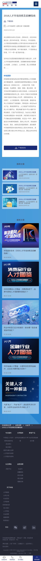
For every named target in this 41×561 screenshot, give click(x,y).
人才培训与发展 (8, 453)
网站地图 (5, 543)
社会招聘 (6, 514)
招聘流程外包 (8, 441)
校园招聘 (6, 517)
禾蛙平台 (8, 469)
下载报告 (10, 21)
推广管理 (13, 543)
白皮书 (27, 425)
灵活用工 (8, 444)
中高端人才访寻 (8, 437)
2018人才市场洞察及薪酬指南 (12, 427)
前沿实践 (20, 475)
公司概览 (6, 492)
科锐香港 (30, 538)
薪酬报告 (20, 472)
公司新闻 (6, 501)
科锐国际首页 (6, 425)
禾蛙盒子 (20, 538)
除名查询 (5, 546)
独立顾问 (8, 447)
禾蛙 (24, 538)
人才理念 (6, 511)
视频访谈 (20, 481)
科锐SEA (12, 540)
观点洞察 (20, 478)
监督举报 (29, 543)
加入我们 (6, 508)
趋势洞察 (18, 425)
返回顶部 (37, 559)
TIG (17, 540)
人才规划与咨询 (8, 456)
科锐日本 (5, 540)
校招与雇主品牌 (8, 450)
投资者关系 (6, 505)
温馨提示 (21, 543)
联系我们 (6, 520)
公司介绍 (6, 495)
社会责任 (6, 498)
